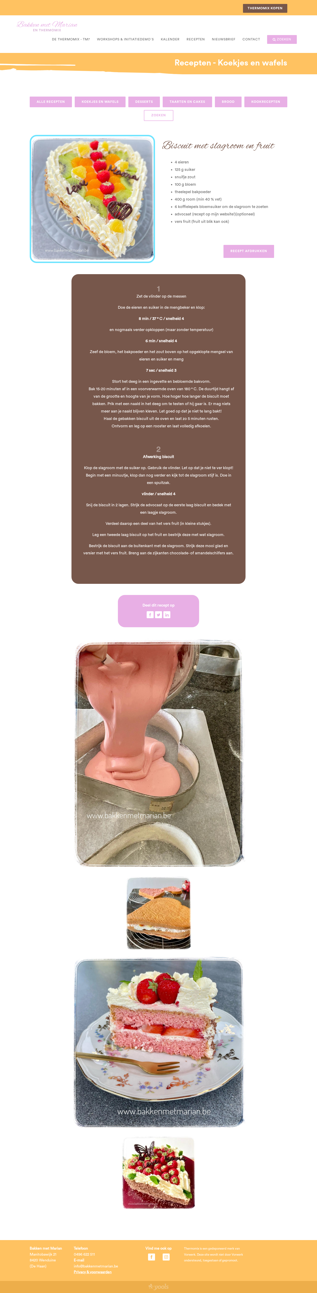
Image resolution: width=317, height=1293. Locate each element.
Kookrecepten (265, 102)
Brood (228, 102)
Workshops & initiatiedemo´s (125, 39)
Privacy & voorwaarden (93, 1272)
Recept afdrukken (248, 251)
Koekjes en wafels (100, 102)
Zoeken (158, 115)
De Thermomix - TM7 (71, 39)
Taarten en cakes (187, 102)
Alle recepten (51, 102)
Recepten (196, 39)
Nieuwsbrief (224, 39)
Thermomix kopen (265, 8)
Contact (251, 39)
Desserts (144, 102)
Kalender (170, 39)
